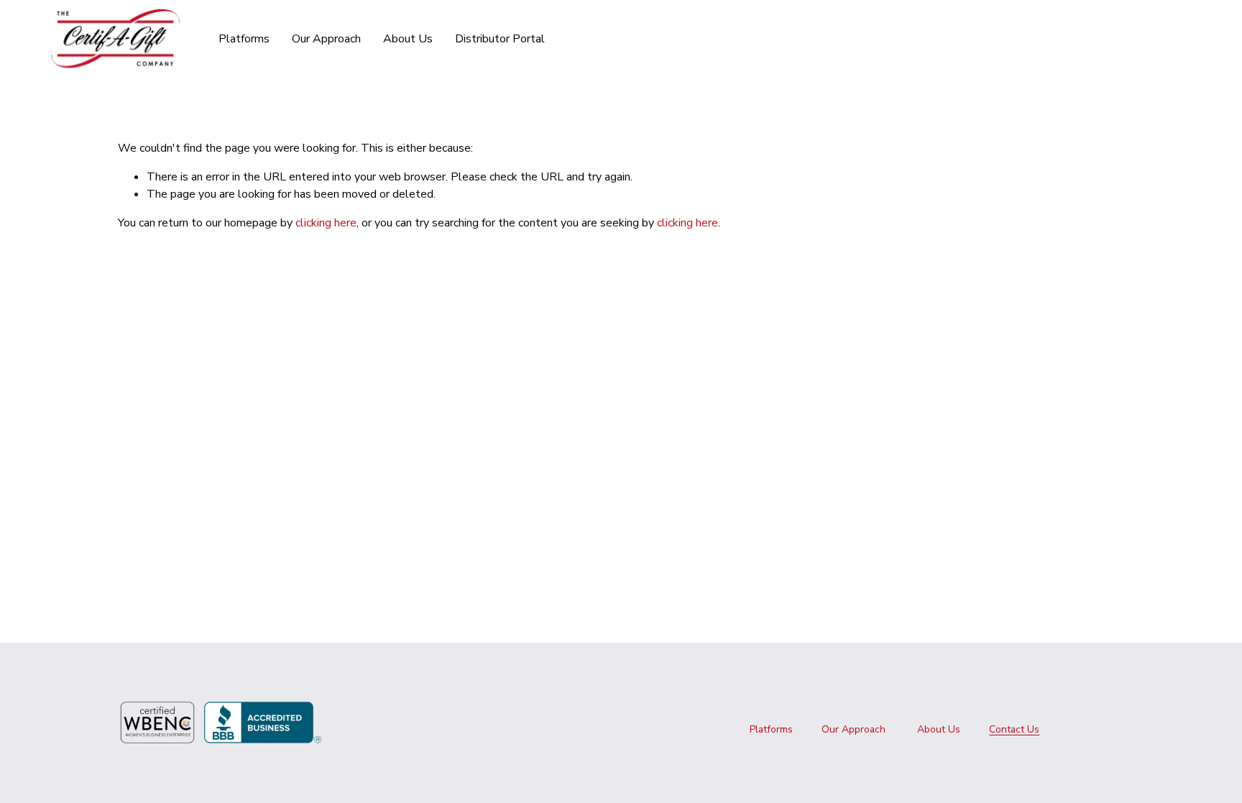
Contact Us (1014, 729)
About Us (408, 39)
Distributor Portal (500, 39)
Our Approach (326, 39)
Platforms (771, 729)
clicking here (325, 223)
